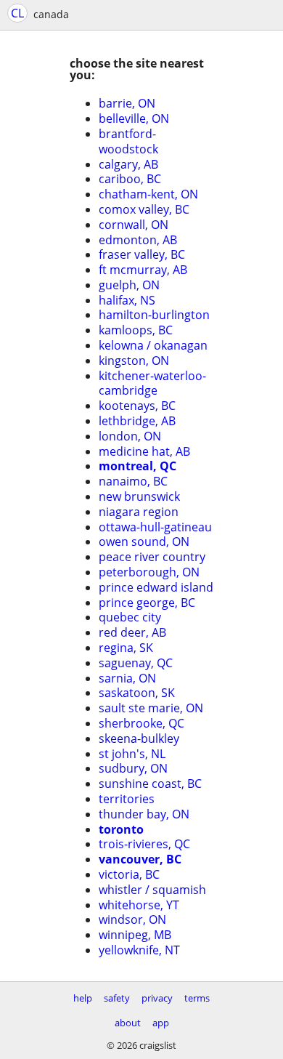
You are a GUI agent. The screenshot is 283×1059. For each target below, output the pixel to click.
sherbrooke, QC (141, 723)
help (82, 997)
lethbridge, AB (137, 421)
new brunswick (139, 496)
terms (197, 997)
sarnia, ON (127, 678)
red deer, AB (132, 632)
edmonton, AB (138, 240)
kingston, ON (134, 361)
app (160, 1022)
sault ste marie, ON (151, 708)
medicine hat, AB (144, 451)
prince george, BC (147, 603)
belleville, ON (134, 118)
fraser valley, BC (142, 254)
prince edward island (156, 587)
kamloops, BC (136, 330)
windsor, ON (132, 919)
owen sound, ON (144, 541)
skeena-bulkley (139, 738)
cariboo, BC (130, 179)
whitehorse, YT (139, 905)
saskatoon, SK (137, 693)
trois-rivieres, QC (144, 844)
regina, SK (126, 648)
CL (17, 13)
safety (117, 997)
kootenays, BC (137, 406)
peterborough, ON (149, 572)
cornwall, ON (133, 225)
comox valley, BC (144, 209)
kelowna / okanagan (153, 345)
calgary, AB (128, 164)
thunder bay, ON (144, 814)
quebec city (130, 617)
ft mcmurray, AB (143, 270)
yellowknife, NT (139, 950)
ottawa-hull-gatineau (155, 527)
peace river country (152, 557)
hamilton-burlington (154, 315)
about (128, 1022)
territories (127, 799)
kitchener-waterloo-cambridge (152, 383)
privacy (157, 997)
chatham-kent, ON (148, 194)
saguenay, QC (136, 663)
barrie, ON (127, 103)
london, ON (130, 436)
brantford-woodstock (128, 141)
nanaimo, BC (133, 481)
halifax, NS (127, 300)
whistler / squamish (152, 890)
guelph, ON (129, 285)
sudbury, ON (133, 768)
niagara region (139, 512)
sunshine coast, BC (150, 784)
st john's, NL (132, 754)
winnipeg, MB (135, 935)
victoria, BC (129, 874)
